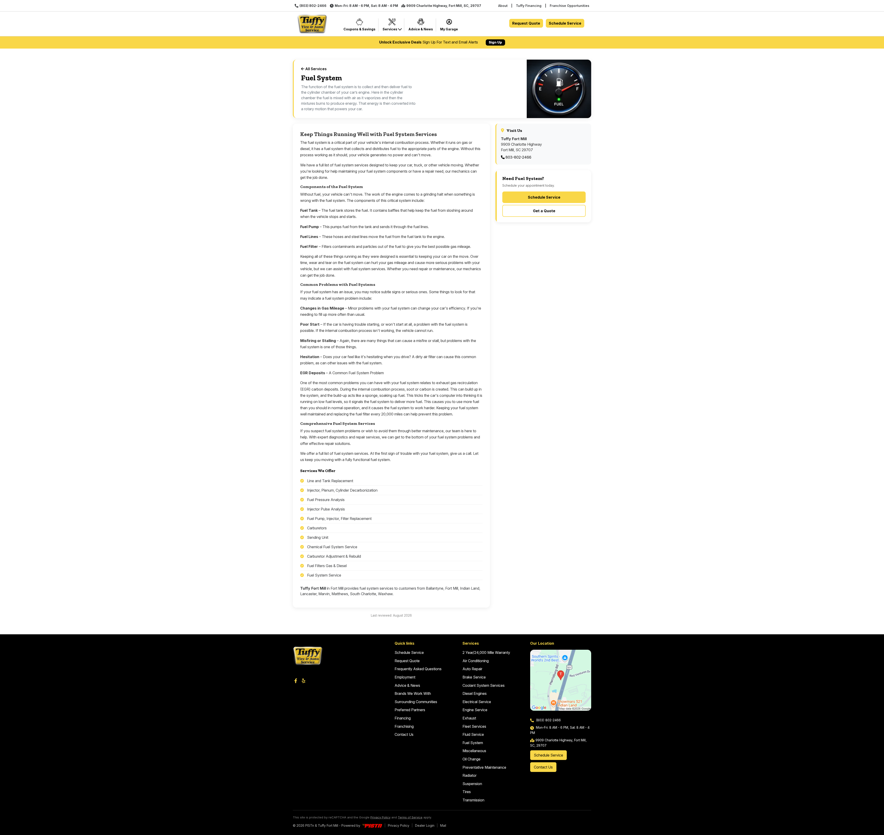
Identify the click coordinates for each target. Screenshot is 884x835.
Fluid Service (473, 734)
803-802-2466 (518, 157)
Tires (466, 791)
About (503, 6)
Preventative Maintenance (484, 767)
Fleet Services (474, 726)
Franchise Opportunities (569, 6)
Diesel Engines (474, 693)
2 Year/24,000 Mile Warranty (486, 652)
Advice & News (407, 685)
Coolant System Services (483, 685)
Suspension (472, 783)
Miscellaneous (474, 750)
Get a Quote (544, 211)
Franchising (404, 726)
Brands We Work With (413, 693)
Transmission (473, 800)
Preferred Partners (410, 709)
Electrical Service (476, 701)
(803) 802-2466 (313, 6)
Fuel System (472, 742)
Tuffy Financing (528, 6)
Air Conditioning (475, 660)
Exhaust (469, 718)
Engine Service (474, 709)
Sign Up (495, 42)
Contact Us (404, 734)
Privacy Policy (380, 817)
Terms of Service (410, 817)
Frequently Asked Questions (418, 669)
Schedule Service (565, 23)
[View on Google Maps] (560, 680)
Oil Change (471, 759)
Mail (443, 825)
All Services (315, 69)
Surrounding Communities (416, 701)
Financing (403, 718)
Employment (405, 677)
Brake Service (474, 677)
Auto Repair (472, 669)
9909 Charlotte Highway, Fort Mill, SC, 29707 (443, 6)
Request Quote (526, 23)
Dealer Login (424, 825)
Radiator (469, 775)
